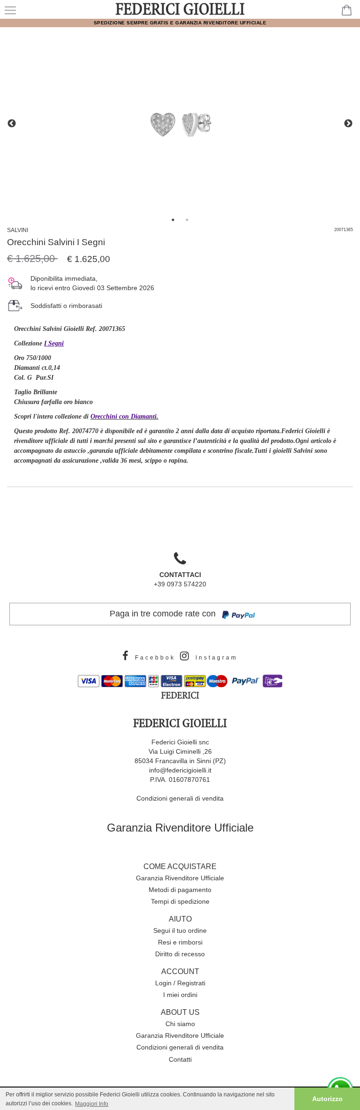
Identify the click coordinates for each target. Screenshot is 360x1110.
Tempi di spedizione (180, 901)
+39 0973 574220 (180, 579)
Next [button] (348, 123)
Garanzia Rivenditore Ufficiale (180, 827)
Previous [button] (11, 123)
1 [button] (173, 220)
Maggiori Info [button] (91, 1104)
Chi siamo (180, 1024)
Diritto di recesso (180, 954)
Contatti (180, 1059)
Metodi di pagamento (180, 889)
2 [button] (187, 220)
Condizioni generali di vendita (180, 798)
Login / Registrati (180, 983)
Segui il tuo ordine (180, 930)
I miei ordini (180, 994)
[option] (180, 124)
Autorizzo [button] (327, 1098)
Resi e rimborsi (180, 942)
